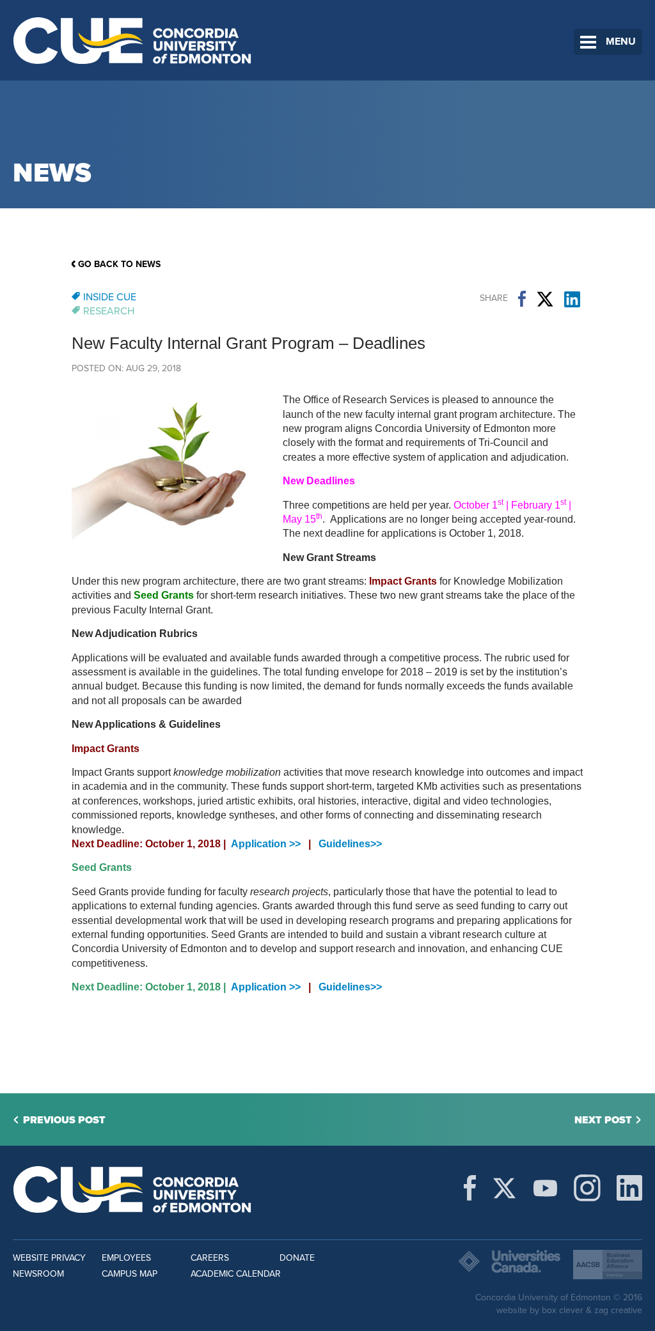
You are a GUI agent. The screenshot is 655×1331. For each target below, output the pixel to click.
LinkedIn (572, 299)
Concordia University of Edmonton (133, 40)
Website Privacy (49, 1257)
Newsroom (38, 1273)
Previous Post (64, 1120)
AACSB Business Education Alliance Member (607, 1264)
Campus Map (129, 1273)
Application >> (266, 843)
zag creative (618, 1310)
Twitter (545, 299)
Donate (297, 1257)
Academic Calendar (236, 1273)
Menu (621, 41)
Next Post (603, 1120)
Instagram (587, 1187)
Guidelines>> (350, 843)
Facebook (522, 299)
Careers (210, 1257)
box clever (562, 1310)
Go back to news (119, 264)
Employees (126, 1257)
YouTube (545, 1187)
